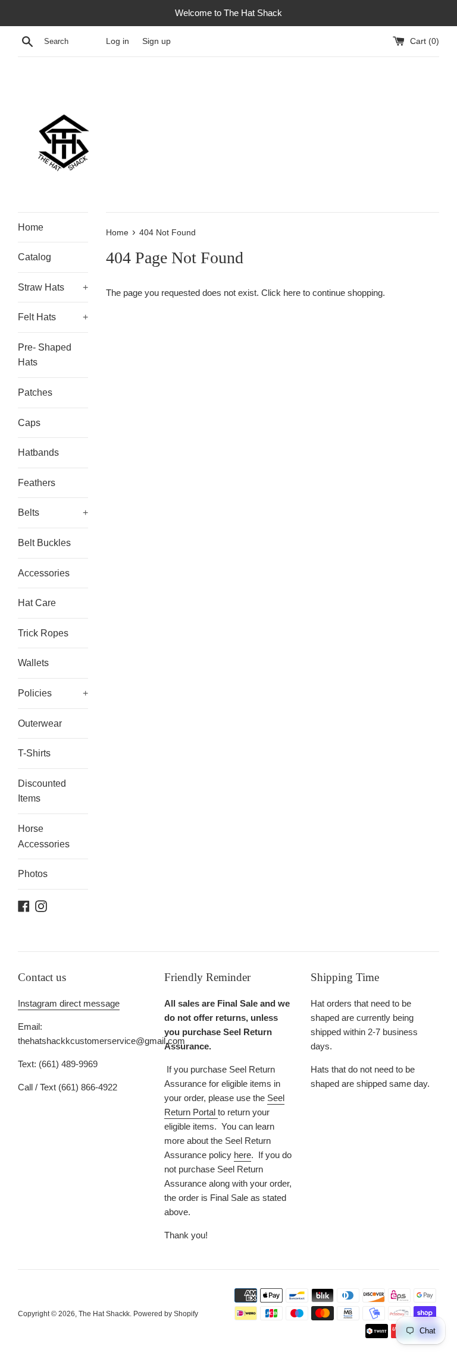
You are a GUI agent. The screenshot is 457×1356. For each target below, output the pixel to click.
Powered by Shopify (165, 1314)
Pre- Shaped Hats (44, 355)
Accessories (44, 573)
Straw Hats (53, 287)
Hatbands (38, 452)
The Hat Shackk (104, 1314)
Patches (35, 392)
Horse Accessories (44, 836)
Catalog (34, 257)
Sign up (156, 41)
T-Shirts (34, 753)
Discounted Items (42, 791)
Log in (117, 41)
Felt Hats (53, 317)
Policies (53, 693)
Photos (33, 874)
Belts (53, 512)
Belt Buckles (44, 543)
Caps (29, 423)
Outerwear (40, 723)
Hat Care (37, 603)
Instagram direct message (69, 1003)
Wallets (33, 663)
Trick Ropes (43, 633)
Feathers (36, 483)
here (292, 293)
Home (30, 227)
